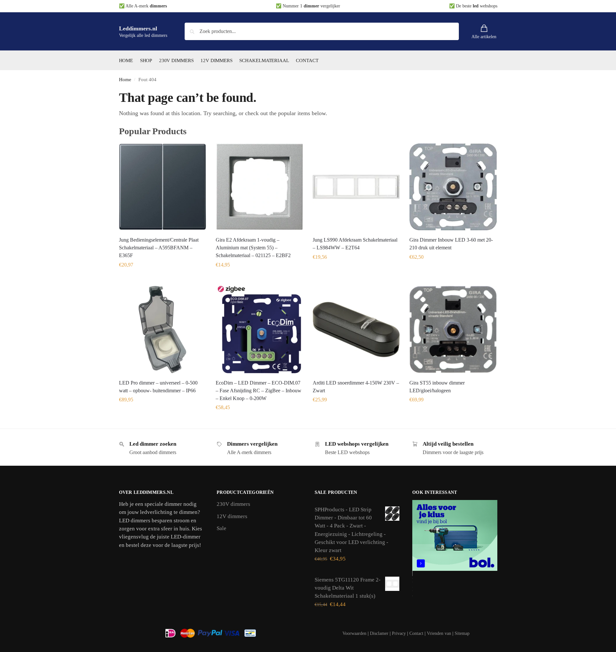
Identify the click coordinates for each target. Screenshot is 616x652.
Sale (221, 528)
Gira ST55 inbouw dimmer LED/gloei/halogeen (437, 386)
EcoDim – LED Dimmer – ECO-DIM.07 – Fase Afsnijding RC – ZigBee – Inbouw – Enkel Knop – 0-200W (258, 390)
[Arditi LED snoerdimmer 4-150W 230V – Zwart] (356, 329)
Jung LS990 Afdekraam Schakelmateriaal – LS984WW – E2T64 (355, 243)
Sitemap (462, 633)
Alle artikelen (483, 36)
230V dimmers (233, 504)
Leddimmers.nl (138, 28)
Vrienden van (439, 633)
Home (125, 79)
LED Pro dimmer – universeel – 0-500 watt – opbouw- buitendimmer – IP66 (158, 386)
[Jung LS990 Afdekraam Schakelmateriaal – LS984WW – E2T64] (356, 187)
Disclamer (379, 633)
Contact (416, 633)
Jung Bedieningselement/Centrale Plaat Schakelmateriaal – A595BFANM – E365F (159, 247)
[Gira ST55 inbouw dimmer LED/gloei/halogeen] (453, 329)
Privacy (399, 633)
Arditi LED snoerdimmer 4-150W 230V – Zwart (356, 386)
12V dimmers (232, 516)
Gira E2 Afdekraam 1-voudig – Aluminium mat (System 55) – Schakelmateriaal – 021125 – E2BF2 (253, 247)
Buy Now (162, 279)
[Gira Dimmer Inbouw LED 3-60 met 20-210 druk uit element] (453, 187)
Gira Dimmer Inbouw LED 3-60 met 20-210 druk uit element (451, 243)
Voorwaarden (354, 633)
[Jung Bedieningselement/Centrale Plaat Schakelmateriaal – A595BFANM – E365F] (162, 187)
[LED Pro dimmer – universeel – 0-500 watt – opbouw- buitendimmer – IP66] (162, 329)
